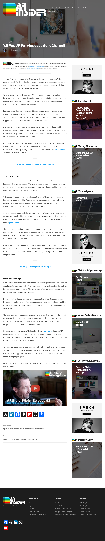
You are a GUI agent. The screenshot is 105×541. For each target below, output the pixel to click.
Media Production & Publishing (65, 515)
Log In (31, 506)
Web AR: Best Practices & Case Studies (35, 164)
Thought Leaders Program (63, 512)
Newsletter (58, 503)
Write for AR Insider (82, 323)
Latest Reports (85, 509)
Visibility (80, 7)
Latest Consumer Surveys (89, 515)
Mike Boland (14, 50)
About (50, 7)
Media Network (34, 512)
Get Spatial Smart (81, 199)
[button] (87, 121)
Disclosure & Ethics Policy (37, 515)
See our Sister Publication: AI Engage (83, 370)
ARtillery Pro (84, 506)
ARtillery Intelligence (87, 503)
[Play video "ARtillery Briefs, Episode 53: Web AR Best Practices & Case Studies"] (35, 388)
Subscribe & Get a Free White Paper (84, 155)
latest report (60, 149)
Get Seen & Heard (82, 278)
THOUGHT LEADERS (55, 12)
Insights (67, 7)
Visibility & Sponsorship (63, 509)
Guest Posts (59, 506)
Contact (31, 509)
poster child (14, 222)
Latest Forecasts (85, 512)
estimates (48, 331)
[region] (87, 121)
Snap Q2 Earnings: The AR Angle (35, 266)
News (58, 7)
